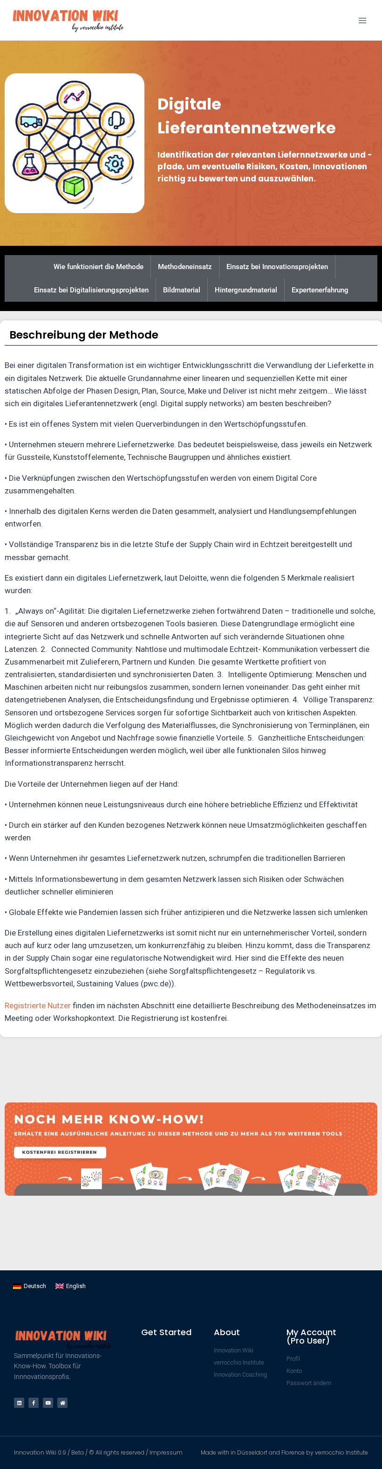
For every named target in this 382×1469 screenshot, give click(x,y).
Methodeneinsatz (185, 267)
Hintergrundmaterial (246, 290)
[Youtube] (48, 1403)
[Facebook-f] (33, 1403)
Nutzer (59, 1005)
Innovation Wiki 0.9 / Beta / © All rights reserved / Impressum (98, 1452)
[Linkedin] (19, 1403)
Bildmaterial (181, 290)
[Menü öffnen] (362, 20)
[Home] (62, 1403)
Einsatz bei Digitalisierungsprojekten (91, 290)
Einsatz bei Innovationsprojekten (277, 267)
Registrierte (26, 1005)
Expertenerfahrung (320, 290)
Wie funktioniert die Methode (98, 267)
